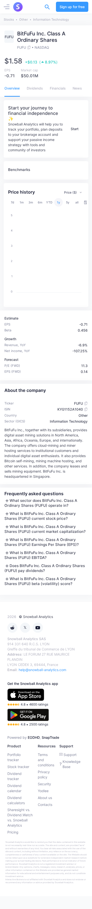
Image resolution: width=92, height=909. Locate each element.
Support (70, 755)
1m (22, 202)
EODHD (34, 737)
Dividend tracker (14, 776)
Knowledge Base (71, 764)
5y (67, 202)
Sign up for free (72, 7)
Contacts (45, 804)
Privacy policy (44, 774)
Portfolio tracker (14, 757)
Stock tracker (18, 767)
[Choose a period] (86, 202)
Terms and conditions (46, 760)
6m (40, 202)
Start (75, 129)
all (77, 202)
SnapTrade (50, 737)
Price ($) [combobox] (70, 192)
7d (12, 202)
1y (58, 202)
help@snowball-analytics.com (42, 670)
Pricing (12, 832)
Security (44, 784)
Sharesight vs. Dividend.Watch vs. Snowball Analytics (20, 817)
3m (30, 202)
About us (45, 798)
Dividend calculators (16, 800)
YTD (49, 202)
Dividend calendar (14, 788)
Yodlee (43, 791)
